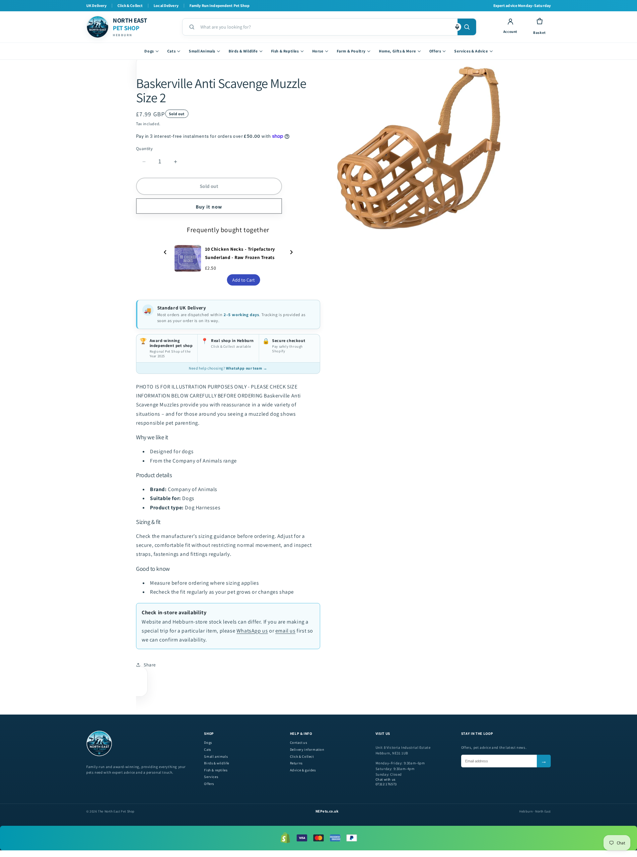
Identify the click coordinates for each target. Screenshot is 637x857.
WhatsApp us (252, 630)
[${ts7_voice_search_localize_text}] (457, 27)
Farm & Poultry (351, 50)
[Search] (467, 27)
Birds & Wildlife (243, 50)
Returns (296, 763)
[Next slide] (291, 253)
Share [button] (150, 665)
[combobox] (326, 27)
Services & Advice (471, 50)
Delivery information (307, 749)
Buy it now (209, 207)
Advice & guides (303, 770)
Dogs (149, 50)
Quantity (144, 148)
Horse (317, 50)
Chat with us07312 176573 (386, 781)
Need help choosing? (228, 368)
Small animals (216, 756)
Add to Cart (243, 280)
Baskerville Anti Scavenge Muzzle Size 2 (221, 90)
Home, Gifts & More (397, 50)
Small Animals (202, 50)
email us (285, 630)
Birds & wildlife (216, 763)
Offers (435, 50)
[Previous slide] (165, 253)
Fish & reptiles (215, 770)
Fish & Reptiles (285, 50)
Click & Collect (302, 756)
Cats (171, 50)
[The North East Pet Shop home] (99, 755)
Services (211, 777)
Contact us (298, 742)
